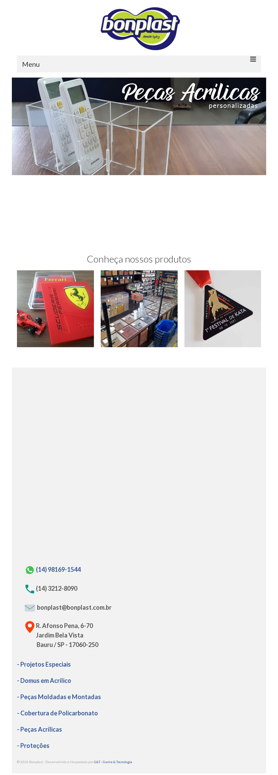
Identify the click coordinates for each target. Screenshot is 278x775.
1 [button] (118, 171)
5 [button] (151, 171)
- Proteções (33, 745)
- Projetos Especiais (44, 664)
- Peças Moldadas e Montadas (59, 696)
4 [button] (143, 171)
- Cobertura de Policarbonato (57, 713)
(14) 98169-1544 (58, 569)
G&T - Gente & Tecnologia (113, 762)
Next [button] (257, 126)
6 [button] (159, 171)
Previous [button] (21, 126)
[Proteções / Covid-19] (139, 308)
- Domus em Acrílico (44, 680)
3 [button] (135, 171)
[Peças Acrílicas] (55, 308)
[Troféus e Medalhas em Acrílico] (222, 308)
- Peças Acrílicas (39, 729)
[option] (139, 126)
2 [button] (126, 171)
